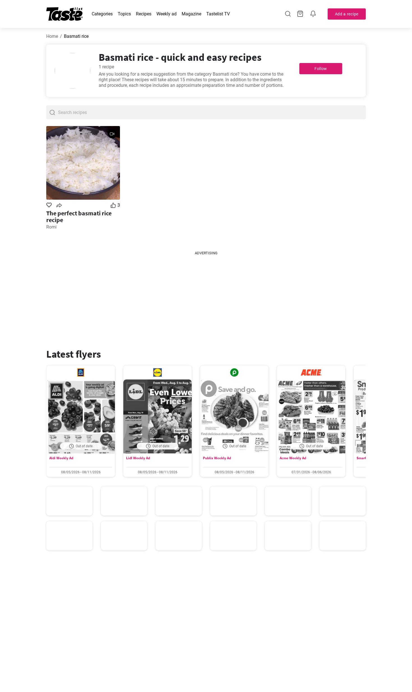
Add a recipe (346, 14)
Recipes (143, 14)
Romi (51, 227)
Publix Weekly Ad (217, 458)
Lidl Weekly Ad (138, 458)
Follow (320, 68)
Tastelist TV (218, 14)
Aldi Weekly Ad (61, 458)
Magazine (191, 14)
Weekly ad (166, 14)
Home (52, 36)
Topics (124, 14)
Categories (102, 14)
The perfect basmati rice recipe (79, 216)
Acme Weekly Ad (293, 458)
